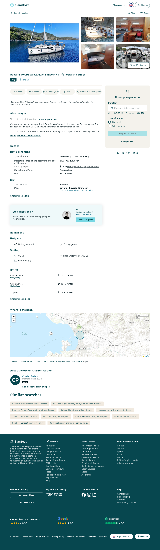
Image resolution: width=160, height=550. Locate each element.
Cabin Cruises (88, 469)
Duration (112, 103)
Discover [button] (117, 5)
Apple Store (28, 495)
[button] (14, 317)
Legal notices (42, 536)
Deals (84, 471)
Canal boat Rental (90, 463)
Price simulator (53, 457)
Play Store (29, 502)
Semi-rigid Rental (90, 448)
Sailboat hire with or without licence (76, 410)
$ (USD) (141, 536)
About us (50, 445)
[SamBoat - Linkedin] (94, 495)
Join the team (53, 448)
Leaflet (146, 356)
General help (123, 494)
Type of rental (115, 118)
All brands (86, 475)
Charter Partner (30, 376)
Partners (92, 536)
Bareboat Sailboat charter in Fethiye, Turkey (69, 423)
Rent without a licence (93, 466)
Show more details (19, 195)
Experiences (52, 477)
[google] (63, 518)
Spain (120, 451)
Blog (48, 480)
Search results (21, 13)
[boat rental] (19, 5)
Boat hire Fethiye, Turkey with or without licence (33, 410)
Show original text (47, 119)
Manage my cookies (126, 502)
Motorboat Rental (90, 445)
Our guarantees (53, 451)
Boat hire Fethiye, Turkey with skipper (91, 416)
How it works (123, 497)
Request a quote (85, 219)
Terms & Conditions (76, 536)
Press (48, 471)
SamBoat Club (53, 466)
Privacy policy (58, 536)
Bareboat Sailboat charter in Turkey (27, 423)
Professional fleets (55, 460)
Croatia (120, 445)
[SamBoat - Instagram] (89, 495)
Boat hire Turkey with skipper (56, 416)
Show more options (20, 298)
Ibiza (119, 454)
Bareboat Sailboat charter (125, 416)
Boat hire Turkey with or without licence (29, 403)
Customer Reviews (55, 469)
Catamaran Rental (90, 457)
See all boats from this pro (36, 386)
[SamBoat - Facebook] (84, 495)
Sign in (144, 4)
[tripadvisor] (112, 518)
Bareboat (116, 122)
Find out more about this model (76, 190)
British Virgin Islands (127, 460)
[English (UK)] (131, 5)
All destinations (125, 463)
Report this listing (129, 152)
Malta (120, 457)
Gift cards (51, 463)
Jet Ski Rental (89, 460)
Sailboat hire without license (24, 416)
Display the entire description (25, 135)
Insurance (50, 454)
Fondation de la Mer (56, 475)
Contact (121, 499)
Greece (120, 448)
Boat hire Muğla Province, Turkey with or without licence (77, 403)
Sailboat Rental (89, 454)
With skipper (118, 126)
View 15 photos (138, 65)
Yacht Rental (88, 451)
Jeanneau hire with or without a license (115, 410)
